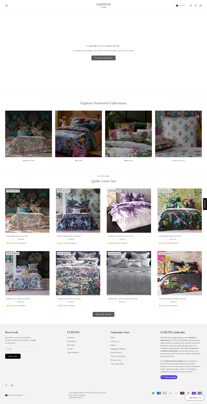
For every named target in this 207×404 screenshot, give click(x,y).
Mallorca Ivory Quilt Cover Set (18, 299)
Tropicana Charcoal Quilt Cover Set (172, 299)
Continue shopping (104, 58)
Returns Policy (116, 352)
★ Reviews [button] (205, 204)
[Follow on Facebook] (6, 385)
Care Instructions (117, 364)
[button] (12, 243)
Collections (71, 341)
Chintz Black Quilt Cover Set (169, 236)
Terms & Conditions (118, 356)
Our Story (70, 338)
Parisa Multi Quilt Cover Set (17, 236)
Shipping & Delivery (118, 349)
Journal (70, 349)
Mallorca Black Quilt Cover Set (69, 236)
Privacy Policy (116, 360)
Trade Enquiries (73, 352)
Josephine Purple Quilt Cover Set (121, 236)
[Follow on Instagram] (12, 385)
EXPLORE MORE (103, 314)
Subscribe (12, 356)
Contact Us (115, 341)
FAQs (113, 338)
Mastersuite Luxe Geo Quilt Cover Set (122, 299)
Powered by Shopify (77, 395)
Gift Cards (71, 345)
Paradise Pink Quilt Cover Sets (69, 299)
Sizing (113, 345)
